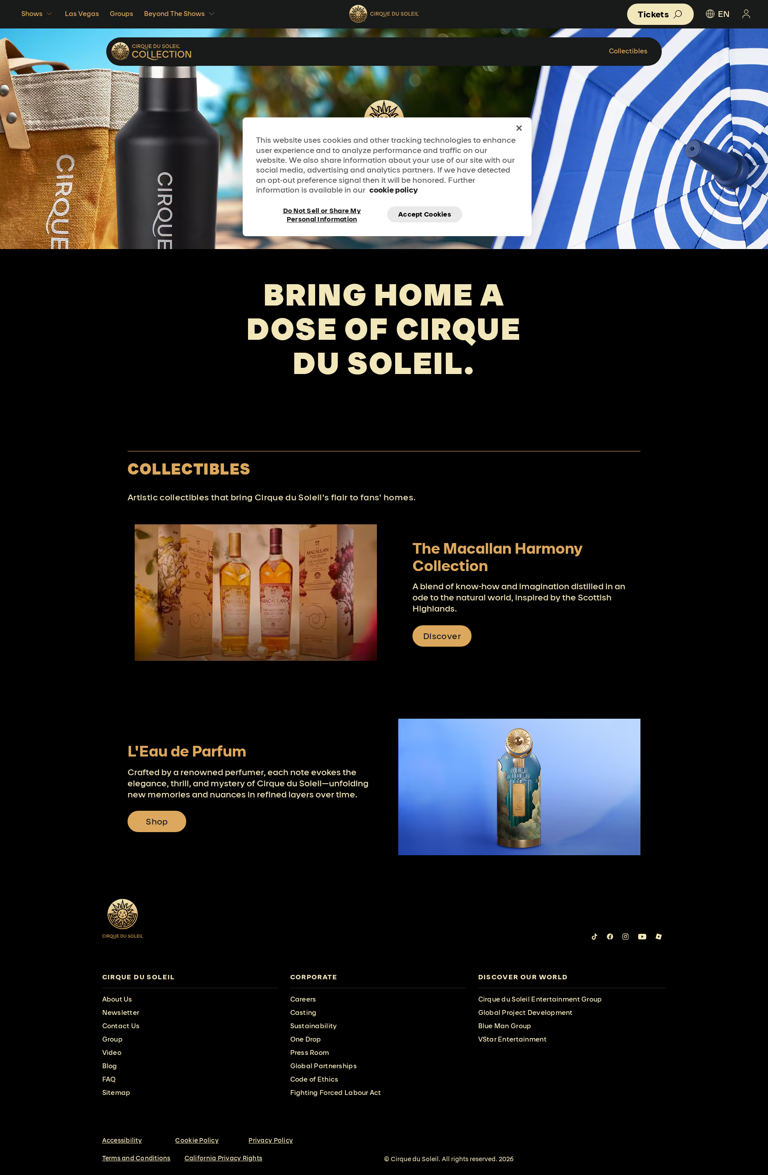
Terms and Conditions (136, 1158)
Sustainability (313, 1026)
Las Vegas (82, 13)
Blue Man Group (505, 1026)
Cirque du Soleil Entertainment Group (540, 999)
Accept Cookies (424, 214)
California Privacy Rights (223, 1158)
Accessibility (122, 1140)
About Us (117, 999)
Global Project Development (525, 1012)
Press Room (309, 1052)
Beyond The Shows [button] (174, 13)
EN (724, 13)
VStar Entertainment (512, 1039)
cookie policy (393, 189)
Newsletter (121, 1012)
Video (111, 1052)
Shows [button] (32, 13)
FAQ (109, 1079)
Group (112, 1039)
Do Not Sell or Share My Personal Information (322, 214)
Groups (121, 13)
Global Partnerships (323, 1066)
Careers (303, 999)
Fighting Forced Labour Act (335, 1092)
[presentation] (190, 977)
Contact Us (121, 1026)
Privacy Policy (270, 1140)
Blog (109, 1066)
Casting (303, 1012)
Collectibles (628, 51)
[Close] (519, 128)
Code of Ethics (314, 1079)
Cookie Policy (196, 1140)
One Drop (305, 1039)
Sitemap (116, 1092)
